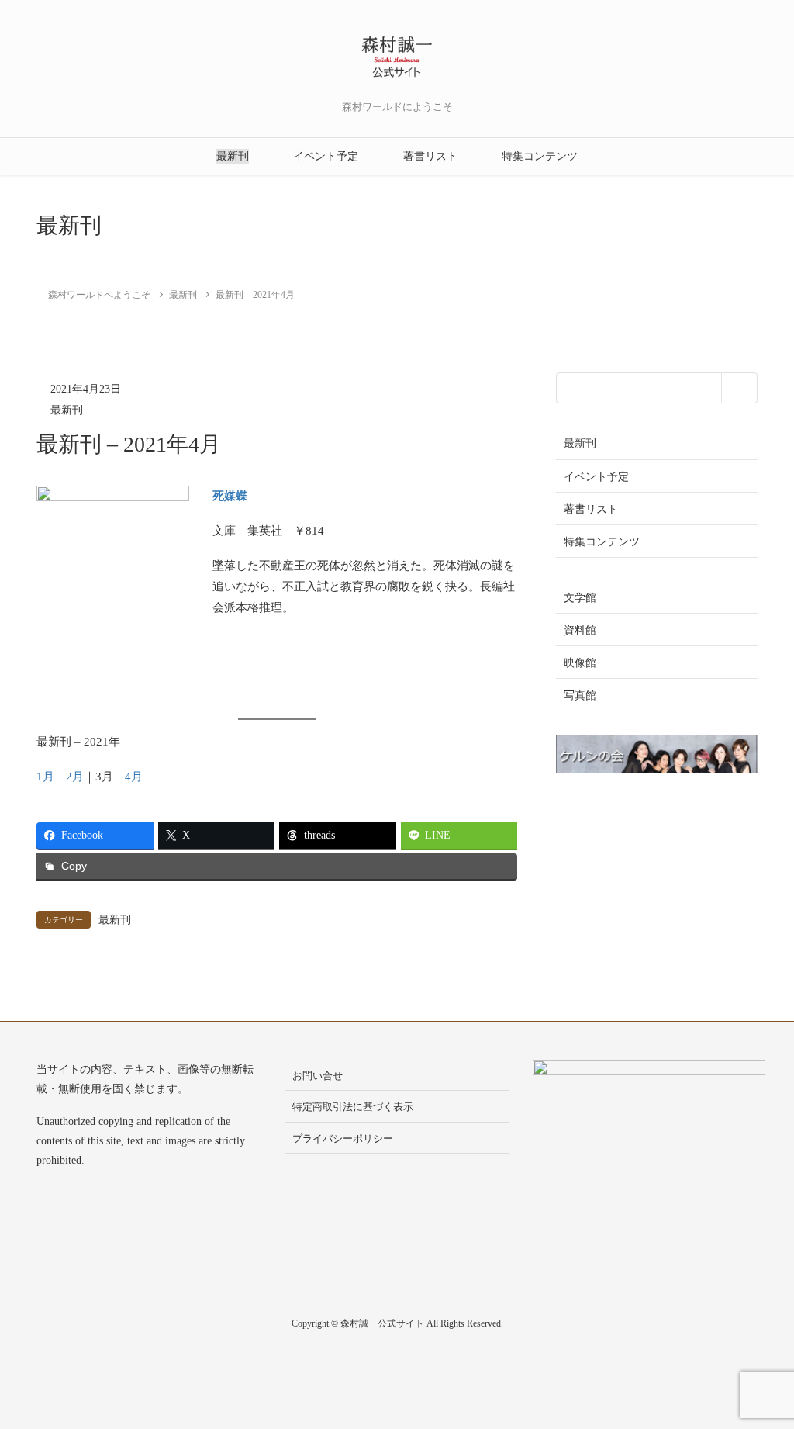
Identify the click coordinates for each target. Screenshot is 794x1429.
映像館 (580, 663)
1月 (45, 776)
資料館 (580, 630)
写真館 (580, 695)
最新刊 (232, 156)
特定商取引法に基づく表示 (352, 1106)
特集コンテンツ (540, 156)
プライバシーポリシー (342, 1138)
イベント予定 (325, 156)
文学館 (580, 598)
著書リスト (430, 156)
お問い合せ (317, 1075)
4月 (134, 776)
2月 (75, 776)
